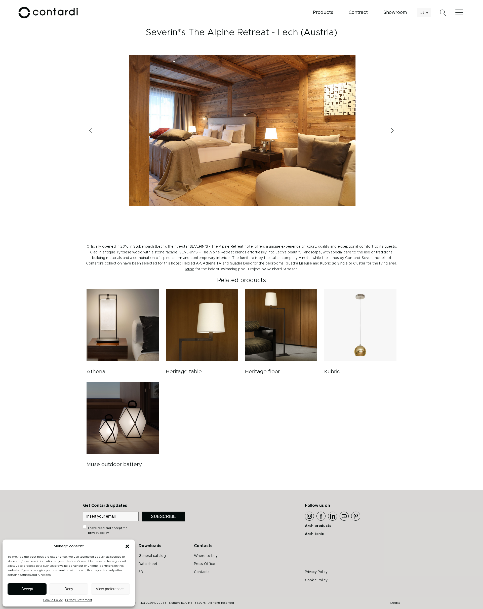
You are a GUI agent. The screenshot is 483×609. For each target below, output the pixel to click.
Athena (96, 371)
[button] (127, 546)
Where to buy (206, 556)
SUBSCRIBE (163, 516)
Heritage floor (262, 371)
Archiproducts (318, 526)
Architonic (314, 534)
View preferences (110, 589)
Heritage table (184, 371)
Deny (68, 589)
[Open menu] (460, 13)
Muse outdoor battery (114, 464)
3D (141, 572)
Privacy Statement (78, 599)
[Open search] (443, 12)
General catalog (152, 556)
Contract (358, 12)
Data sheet (148, 564)
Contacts (202, 572)
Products (323, 12)
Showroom (395, 12)
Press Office (204, 564)
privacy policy (98, 532)
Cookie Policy (53, 599)
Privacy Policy (316, 572)
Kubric (332, 371)
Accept (27, 589)
